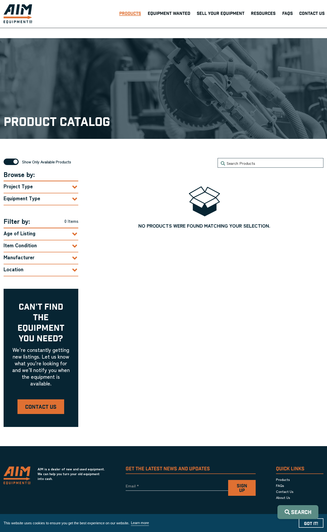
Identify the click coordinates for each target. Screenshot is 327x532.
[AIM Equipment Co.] (18, 14)
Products (283, 479)
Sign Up (242, 488)
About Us (283, 497)
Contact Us (40, 407)
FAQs (280, 485)
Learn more (140, 523)
